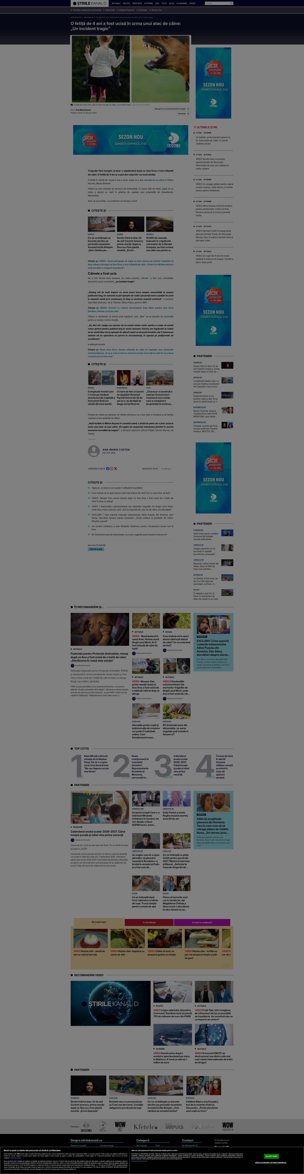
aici (96, 1165)
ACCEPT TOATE (271, 1156)
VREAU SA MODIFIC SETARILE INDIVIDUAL (271, 1163)
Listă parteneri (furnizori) (139, 1161)
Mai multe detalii (15, 1158)
